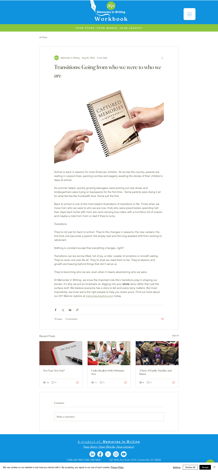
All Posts (43, 37)
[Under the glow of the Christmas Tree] (109, 353)
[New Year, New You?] (60, 353)
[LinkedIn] (92, 454)
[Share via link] (77, 309)
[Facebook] (100, 454)
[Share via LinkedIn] (70, 309)
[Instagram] (116, 454)
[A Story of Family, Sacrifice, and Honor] (157, 353)
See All (175, 335)
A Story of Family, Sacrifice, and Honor (155, 372)
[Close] (214, 467)
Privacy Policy (117, 467)
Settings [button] (176, 467)
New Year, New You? (54, 370)
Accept (205, 467)
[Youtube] (124, 454)
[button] (189, 14)
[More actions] (162, 58)
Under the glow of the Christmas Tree (107, 372)
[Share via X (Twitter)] (62, 309)
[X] (108, 454)
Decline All (190, 467)
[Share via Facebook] (55, 309)
